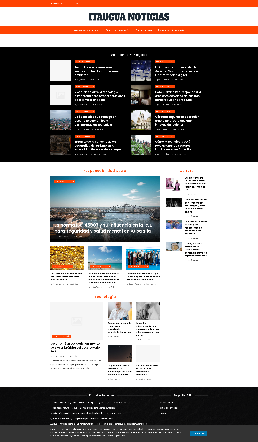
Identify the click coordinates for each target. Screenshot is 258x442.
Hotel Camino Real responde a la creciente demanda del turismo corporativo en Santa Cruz (178, 96)
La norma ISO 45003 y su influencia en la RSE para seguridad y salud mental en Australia (90, 402)
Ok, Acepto (199, 433)
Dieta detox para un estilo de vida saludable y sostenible (147, 370)
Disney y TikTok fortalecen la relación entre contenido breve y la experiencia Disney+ (196, 249)
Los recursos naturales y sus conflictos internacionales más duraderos (66, 276)
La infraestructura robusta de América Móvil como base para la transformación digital (178, 71)
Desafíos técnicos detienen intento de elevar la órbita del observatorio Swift (75, 347)
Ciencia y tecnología (61, 336)
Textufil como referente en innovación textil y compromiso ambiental (97, 71)
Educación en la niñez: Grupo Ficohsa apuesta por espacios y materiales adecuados (143, 276)
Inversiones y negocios (85, 62)
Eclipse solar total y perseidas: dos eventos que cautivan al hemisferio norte (120, 370)
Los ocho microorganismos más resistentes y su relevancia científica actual (147, 329)
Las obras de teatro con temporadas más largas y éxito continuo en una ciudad (196, 205)
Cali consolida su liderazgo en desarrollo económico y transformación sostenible (95, 120)
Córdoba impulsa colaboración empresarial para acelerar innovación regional (177, 120)
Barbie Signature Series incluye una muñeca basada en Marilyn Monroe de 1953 (195, 183)
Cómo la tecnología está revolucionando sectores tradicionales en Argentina (174, 145)
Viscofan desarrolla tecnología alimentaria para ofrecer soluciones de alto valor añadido (100, 96)
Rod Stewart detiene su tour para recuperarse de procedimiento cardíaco (196, 227)
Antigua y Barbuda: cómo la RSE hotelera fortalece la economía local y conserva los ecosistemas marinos (103, 278)
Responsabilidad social (64, 182)
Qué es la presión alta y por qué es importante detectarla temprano (119, 328)
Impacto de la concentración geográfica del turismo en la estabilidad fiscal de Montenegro (98, 145)
